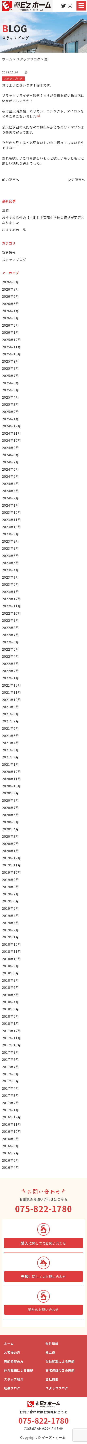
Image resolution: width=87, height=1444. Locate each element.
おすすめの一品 (14, 229)
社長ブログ (12, 1388)
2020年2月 (10, 843)
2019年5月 (10, 908)
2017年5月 (10, 1081)
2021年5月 (10, 735)
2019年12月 (11, 857)
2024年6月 (10, 469)
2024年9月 (10, 447)
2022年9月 (10, 620)
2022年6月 (10, 641)
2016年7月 (10, 1153)
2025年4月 (10, 397)
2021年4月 (10, 742)
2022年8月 (10, 627)
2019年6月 (10, 901)
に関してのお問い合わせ (43, 1243)
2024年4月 (10, 483)
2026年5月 (10, 303)
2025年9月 (10, 361)
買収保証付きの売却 (60, 1370)
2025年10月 (11, 353)
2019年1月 (10, 937)
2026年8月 (10, 281)
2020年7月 (10, 807)
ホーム (9, 1343)
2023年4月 (10, 569)
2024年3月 (10, 490)
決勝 (5, 210)
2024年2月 (10, 497)
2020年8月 (10, 800)
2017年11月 (11, 1037)
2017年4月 (10, 1088)
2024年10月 (11, 440)
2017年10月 (11, 1045)
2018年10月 (11, 958)
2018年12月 (11, 944)
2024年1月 (10, 505)
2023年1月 (10, 591)
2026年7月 (10, 289)
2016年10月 (11, 1131)
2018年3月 (10, 1009)
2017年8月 (10, 1059)
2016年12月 (11, 1117)
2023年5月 (10, 562)
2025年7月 (10, 375)
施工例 (50, 1352)
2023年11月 (11, 519)
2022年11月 (11, 605)
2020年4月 (10, 829)
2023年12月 (11, 512)
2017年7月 (10, 1066)
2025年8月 (10, 368)
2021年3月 (10, 749)
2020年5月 (10, 821)
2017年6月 (10, 1073)
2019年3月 (10, 922)
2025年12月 (11, 339)
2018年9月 (10, 965)
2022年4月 (10, 656)
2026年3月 (10, 317)
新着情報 (9, 252)
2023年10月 (11, 526)
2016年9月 (10, 1138)
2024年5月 (10, 476)
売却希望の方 (13, 1361)
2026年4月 (10, 310)
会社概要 (52, 1379)
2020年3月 (10, 836)
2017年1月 (10, 1109)
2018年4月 (10, 1001)
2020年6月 (10, 814)
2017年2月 (10, 1102)
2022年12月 (11, 598)
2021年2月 (10, 757)
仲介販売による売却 (18, 1370)
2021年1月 (10, 764)
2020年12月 (11, 771)
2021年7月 (10, 721)
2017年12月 (11, 1030)
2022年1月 (10, 677)
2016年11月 (11, 1124)
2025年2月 (10, 411)
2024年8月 (10, 454)
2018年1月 (10, 1023)
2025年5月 (10, 389)
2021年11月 (11, 692)
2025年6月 (10, 382)
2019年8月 (10, 886)
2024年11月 (11, 433)
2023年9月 (10, 533)
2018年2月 (10, 1016)
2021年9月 (10, 706)
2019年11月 (11, 865)
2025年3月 (10, 404)
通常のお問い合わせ (43, 1309)
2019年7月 (10, 893)
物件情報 (52, 1343)
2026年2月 (10, 325)
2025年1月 (10, 418)
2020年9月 (10, 793)
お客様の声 (12, 1352)
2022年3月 (10, 663)
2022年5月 (10, 649)
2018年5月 (10, 994)
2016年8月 (10, 1145)
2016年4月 (10, 1167)
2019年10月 (11, 872)
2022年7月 (10, 634)
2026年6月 (10, 296)
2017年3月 (10, 1095)
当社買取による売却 (60, 1361)
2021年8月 (10, 713)
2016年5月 (10, 1160)
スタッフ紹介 (13, 1379)
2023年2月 (10, 584)
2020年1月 (10, 850)
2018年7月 (10, 980)
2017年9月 (10, 1052)
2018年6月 (10, 987)
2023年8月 (10, 541)
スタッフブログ (14, 259)
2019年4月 (10, 915)
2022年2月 (10, 670)
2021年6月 (10, 728)
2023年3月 (10, 577)
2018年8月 (10, 973)
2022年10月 (11, 613)
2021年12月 (11, 685)
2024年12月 (11, 425)
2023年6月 (10, 555)
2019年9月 (10, 879)
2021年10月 (11, 699)
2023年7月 (10, 548)
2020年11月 (11, 778)
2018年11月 (11, 951)
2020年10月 (11, 785)
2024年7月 (10, 461)
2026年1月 (10, 332)
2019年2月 (10, 929)
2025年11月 (11, 346)
